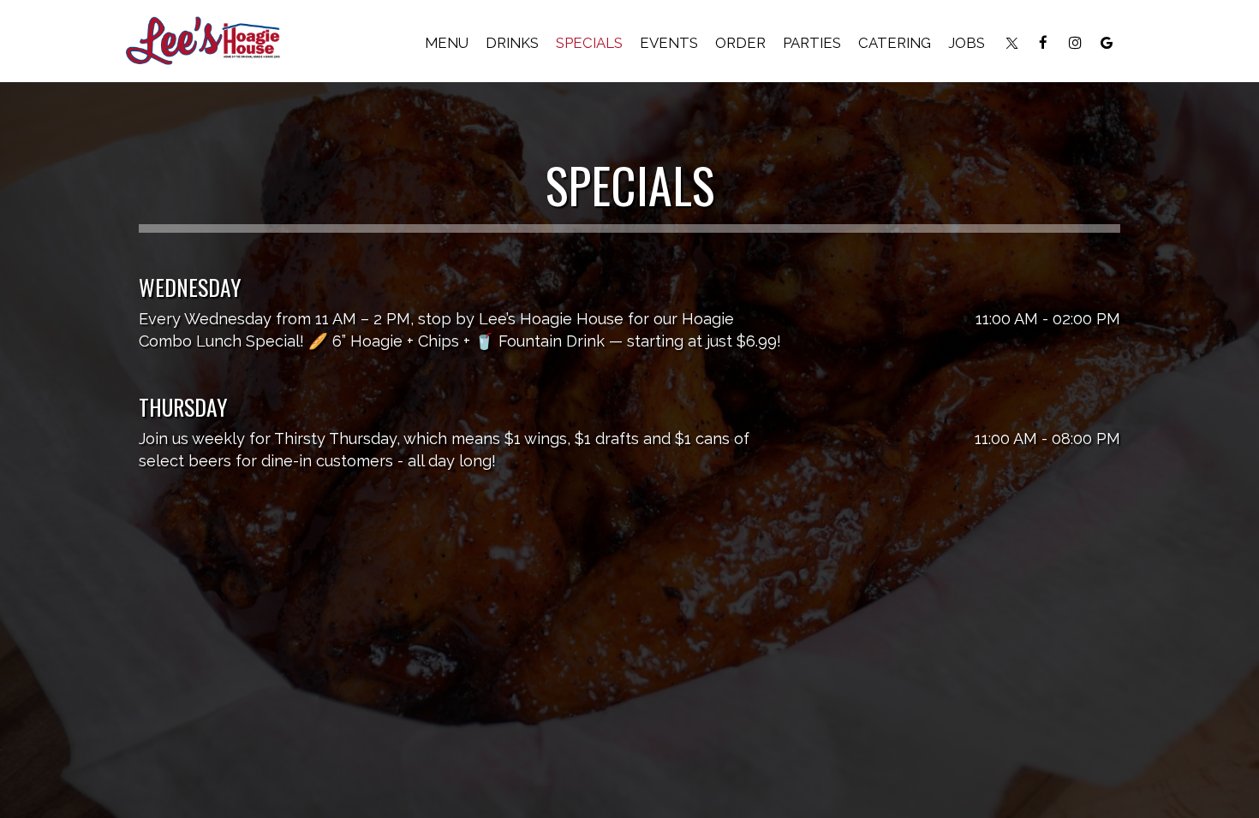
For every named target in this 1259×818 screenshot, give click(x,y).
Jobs (966, 42)
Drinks (512, 42)
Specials (589, 42)
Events (669, 42)
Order (740, 42)
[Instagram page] (1075, 42)
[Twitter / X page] (1011, 42)
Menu (446, 42)
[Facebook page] (1043, 42)
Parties (812, 42)
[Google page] (1106, 42)
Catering (894, 42)
